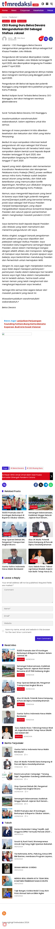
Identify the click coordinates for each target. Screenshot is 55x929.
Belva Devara (18, 468)
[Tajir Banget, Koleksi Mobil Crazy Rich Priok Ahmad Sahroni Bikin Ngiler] (7, 893)
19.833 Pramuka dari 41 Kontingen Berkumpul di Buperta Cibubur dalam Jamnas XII (13, 515)
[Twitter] (41, 485)
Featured (6, 21)
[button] (42, 3)
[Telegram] (46, 485)
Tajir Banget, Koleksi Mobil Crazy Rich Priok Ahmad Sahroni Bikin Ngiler (31, 892)
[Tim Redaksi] (20, 3)
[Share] (51, 39)
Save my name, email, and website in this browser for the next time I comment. (27, 631)
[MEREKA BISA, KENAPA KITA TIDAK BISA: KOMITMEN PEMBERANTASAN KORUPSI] (7, 881)
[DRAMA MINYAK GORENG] (7, 868)
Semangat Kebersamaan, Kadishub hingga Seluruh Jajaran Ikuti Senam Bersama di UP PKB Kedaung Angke (40, 515)
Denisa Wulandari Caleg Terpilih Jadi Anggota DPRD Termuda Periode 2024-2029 (32, 830)
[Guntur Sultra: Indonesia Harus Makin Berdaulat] (14, 556)
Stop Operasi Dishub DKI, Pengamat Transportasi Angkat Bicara (13, 542)
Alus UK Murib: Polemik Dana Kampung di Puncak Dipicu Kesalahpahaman (41, 542)
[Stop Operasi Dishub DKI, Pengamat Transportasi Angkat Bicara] (14, 529)
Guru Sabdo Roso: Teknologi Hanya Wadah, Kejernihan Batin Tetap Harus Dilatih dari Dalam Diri (40, 569)
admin (10, 38)
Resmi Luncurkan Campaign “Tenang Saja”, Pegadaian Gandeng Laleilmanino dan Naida (33, 775)
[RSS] (4, 913)
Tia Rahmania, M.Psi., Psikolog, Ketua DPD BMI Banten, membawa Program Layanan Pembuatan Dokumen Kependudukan (33, 855)
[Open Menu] (47, 3)
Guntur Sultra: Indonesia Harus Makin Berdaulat (13, 567)
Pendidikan (22, 21)
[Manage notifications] (5, 924)
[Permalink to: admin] (5, 39)
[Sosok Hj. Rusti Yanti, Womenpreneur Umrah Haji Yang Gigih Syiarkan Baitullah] (7, 844)
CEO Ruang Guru (36, 468)
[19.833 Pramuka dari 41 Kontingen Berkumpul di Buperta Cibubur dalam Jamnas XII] (14, 502)
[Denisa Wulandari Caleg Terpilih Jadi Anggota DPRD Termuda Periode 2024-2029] (7, 831)
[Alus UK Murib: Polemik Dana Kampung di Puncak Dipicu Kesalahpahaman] (41, 529)
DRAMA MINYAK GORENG (25, 867)
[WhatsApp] (51, 485)
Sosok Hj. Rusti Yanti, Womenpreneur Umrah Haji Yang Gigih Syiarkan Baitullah (33, 842)
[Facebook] (36, 485)
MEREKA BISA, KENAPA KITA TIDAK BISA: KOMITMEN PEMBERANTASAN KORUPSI (31, 879)
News (13, 21)
